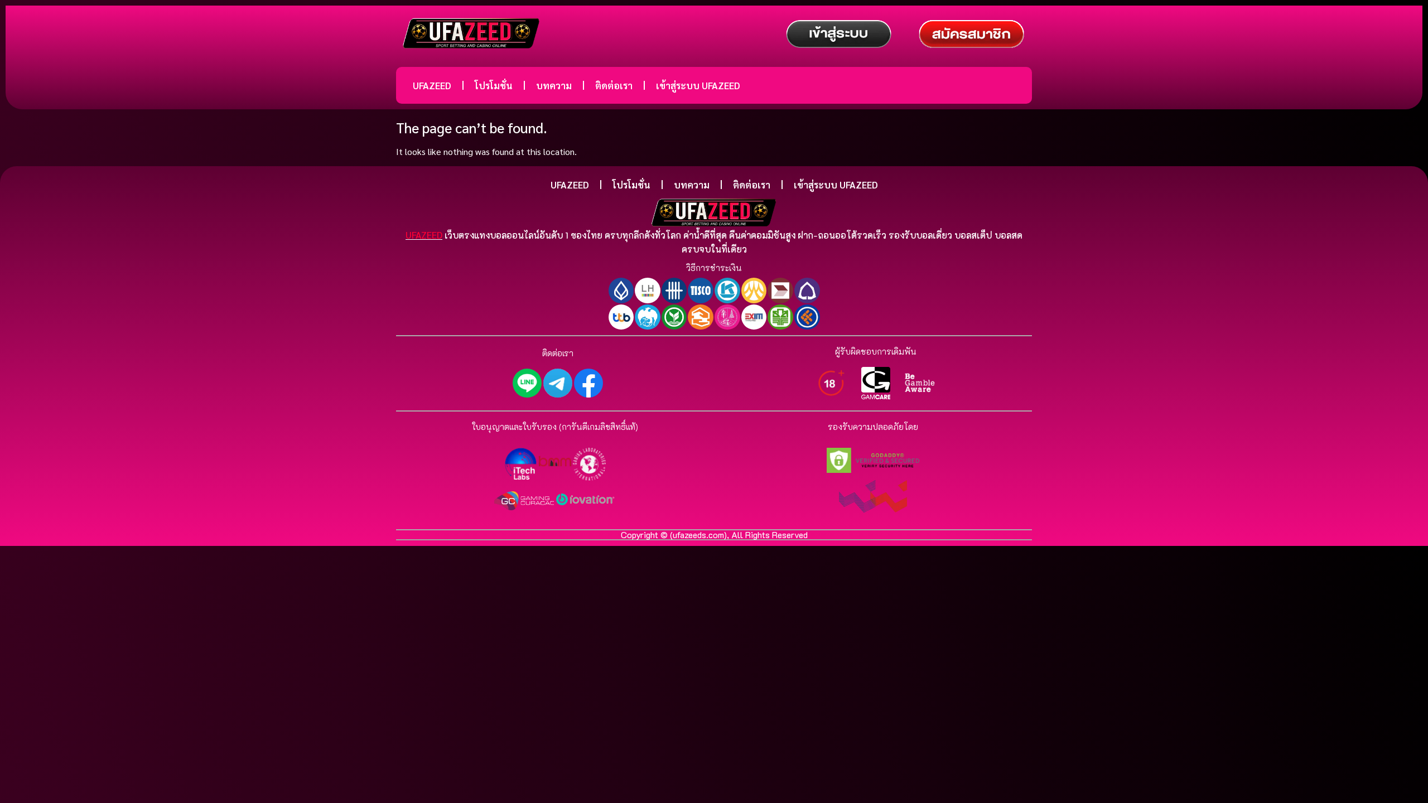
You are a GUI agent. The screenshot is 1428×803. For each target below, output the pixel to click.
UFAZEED (432, 85)
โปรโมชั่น (494, 85)
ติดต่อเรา (614, 85)
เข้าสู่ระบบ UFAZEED (698, 85)
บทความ (554, 85)
